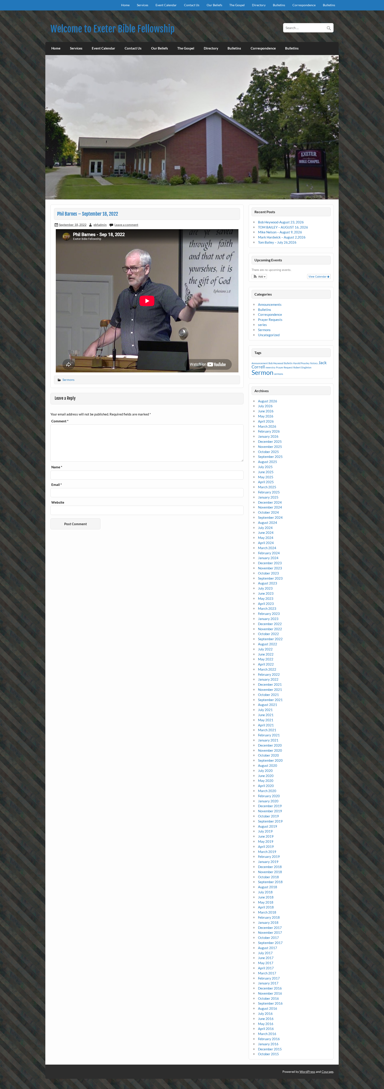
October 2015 (268, 1054)
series (262, 325)
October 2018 (268, 877)
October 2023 (268, 573)
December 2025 (270, 441)
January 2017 (268, 983)
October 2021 (268, 695)
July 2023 (265, 588)
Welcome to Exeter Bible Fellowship (112, 29)
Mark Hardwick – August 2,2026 (282, 237)
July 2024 (265, 528)
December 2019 (270, 806)
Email (56, 484)
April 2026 (266, 421)
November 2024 (270, 507)
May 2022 (265, 659)
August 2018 (267, 887)
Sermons (68, 380)
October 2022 (268, 634)
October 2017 (268, 938)
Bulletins (279, 5)
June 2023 (266, 593)
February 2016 (269, 1039)
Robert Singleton (302, 367)
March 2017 (267, 973)
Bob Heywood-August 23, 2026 (281, 222)
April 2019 (266, 847)
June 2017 (266, 958)
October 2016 (268, 998)
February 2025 (269, 492)
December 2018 (270, 867)
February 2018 (269, 917)
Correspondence (304, 5)
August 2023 (267, 583)
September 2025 (270, 457)
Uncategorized (269, 335)
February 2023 (269, 614)
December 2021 (270, 684)
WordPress (307, 1071)
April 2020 (266, 786)
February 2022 (269, 674)
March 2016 (267, 1034)
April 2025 (266, 482)
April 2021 (266, 725)
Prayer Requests (270, 320)
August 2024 (267, 523)
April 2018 (266, 907)
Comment (59, 421)
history (314, 363)
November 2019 (270, 811)
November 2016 (270, 993)
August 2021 (267, 705)
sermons (278, 373)
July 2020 (265, 771)
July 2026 (265, 406)
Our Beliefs (214, 5)
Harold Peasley (301, 363)
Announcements (270, 304)
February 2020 (269, 796)
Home (125, 5)
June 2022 (266, 654)
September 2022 (270, 639)
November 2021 (270, 690)
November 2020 (270, 750)
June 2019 (266, 836)
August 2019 (267, 826)
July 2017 (265, 953)
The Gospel (237, 5)
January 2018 (268, 922)
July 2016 (265, 1013)
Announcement (260, 363)
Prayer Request (284, 367)
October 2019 (268, 816)
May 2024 (265, 538)
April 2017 (266, 968)
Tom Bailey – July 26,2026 (277, 242)
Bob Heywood (275, 363)
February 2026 (269, 431)
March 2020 (267, 791)
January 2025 (268, 497)
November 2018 (270, 872)
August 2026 (267, 401)
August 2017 (267, 948)
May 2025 (265, 477)
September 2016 (270, 1003)
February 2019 (269, 856)
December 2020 (270, 745)
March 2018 (267, 912)
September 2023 (270, 578)
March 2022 (267, 669)
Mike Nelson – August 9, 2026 (280, 232)
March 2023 (267, 608)
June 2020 (266, 776)
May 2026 (265, 416)
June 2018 (266, 897)
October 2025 (268, 452)
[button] (259, 276)
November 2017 (270, 932)
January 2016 (268, 1044)
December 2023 (270, 563)
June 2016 (266, 1019)
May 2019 (265, 841)
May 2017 (265, 963)
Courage (327, 1071)
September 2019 (270, 821)
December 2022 (270, 624)
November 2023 (270, 568)
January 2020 (268, 801)
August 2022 (267, 644)
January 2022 (268, 679)
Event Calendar (166, 5)
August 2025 (267, 462)
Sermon (262, 372)
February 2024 (269, 553)
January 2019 (268, 862)
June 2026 (266, 411)
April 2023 (266, 604)
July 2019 (265, 831)
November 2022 (270, 629)
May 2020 (265, 781)
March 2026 (267, 426)
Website (57, 502)
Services (142, 5)
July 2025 (265, 467)
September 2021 (270, 700)
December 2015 (270, 1049)
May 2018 (265, 902)
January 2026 (268, 436)
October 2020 (268, 755)
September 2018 (270, 882)
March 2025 (267, 487)
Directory (259, 5)
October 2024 (268, 512)
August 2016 (267, 1008)
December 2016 (270, 988)
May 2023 (265, 598)
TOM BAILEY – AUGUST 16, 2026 (283, 227)
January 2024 (268, 558)
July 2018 (265, 892)
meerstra (270, 367)
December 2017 (270, 928)
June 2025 (266, 472)
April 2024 (266, 543)
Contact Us (191, 5)
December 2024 (270, 502)
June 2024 (266, 533)
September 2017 (270, 943)
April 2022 (266, 664)
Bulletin (288, 363)
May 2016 (265, 1024)
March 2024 (267, 548)
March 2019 (267, 852)
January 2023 (268, 619)
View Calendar (317, 276)
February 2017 (269, 978)
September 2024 (270, 517)
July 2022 (265, 649)
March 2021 (267, 730)
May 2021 (265, 720)
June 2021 (266, 715)
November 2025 (270, 447)
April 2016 (266, 1029)
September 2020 (270, 760)
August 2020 (267, 765)
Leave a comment (126, 225)
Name (56, 467)
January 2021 (268, 740)
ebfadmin (100, 225)
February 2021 (269, 735)
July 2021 (265, 710)
